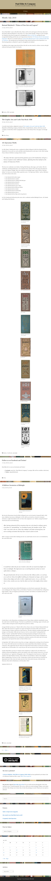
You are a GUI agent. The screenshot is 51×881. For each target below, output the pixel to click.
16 (36, 850)
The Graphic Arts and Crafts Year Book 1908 (17, 119)
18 (3, 852)
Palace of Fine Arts (32, 35)
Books (5, 112)
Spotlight (12, 112)
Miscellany (6, 135)
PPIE (8, 112)
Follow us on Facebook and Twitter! (14, 460)
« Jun (4, 858)
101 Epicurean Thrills (9, 143)
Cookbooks (9, 453)
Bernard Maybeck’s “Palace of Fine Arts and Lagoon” (20, 25)
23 (36, 852)
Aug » (7, 858)
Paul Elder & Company (25, 4)
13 (16, 850)
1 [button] (29, 660)
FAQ (5, 477)
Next (7, 750)
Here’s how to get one (26, 776)
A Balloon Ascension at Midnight (13, 485)
